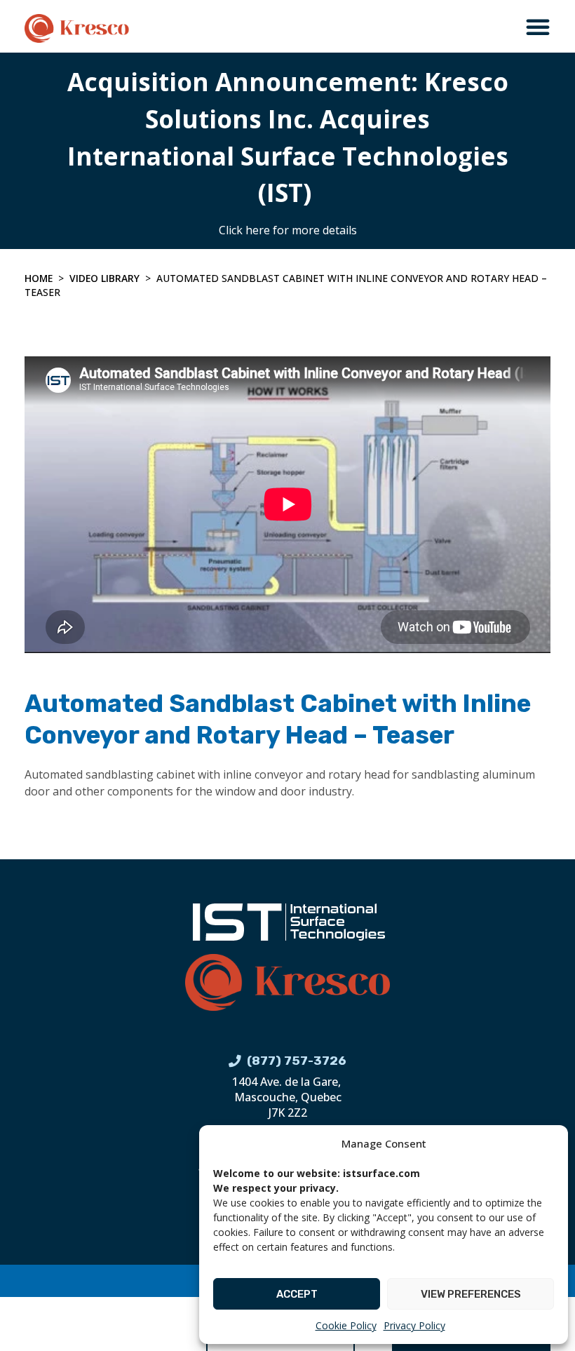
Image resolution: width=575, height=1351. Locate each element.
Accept (297, 1294)
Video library (104, 278)
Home (39, 278)
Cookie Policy (346, 1325)
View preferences (471, 1294)
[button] (537, 26)
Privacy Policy (414, 1325)
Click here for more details (288, 230)
